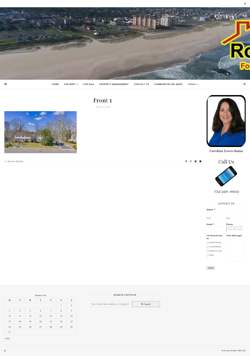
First (209, 218)
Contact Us (141, 84)
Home (55, 84)
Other (211, 255)
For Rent (70, 84)
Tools (192, 84)
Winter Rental (215, 242)
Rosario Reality (15, 161)
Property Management (114, 84)
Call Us (226, 162)
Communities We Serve (168, 84)
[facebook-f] (245, 3)
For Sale (88, 84)
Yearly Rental (215, 246)
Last (228, 218)
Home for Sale (215, 250)
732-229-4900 (226, 191)
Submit (211, 268)
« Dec (7, 338)
